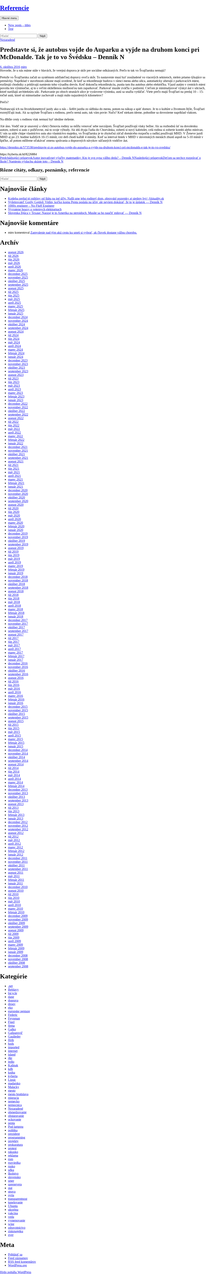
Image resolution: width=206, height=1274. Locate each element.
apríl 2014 (14, 778)
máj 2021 (14, 472)
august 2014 (16, 764)
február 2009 (16, 948)
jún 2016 (13, 685)
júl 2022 (13, 421)
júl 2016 (13, 681)
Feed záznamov (18, 1258)
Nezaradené (7, 39)
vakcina (13, 1213)
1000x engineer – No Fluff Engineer (31, 205)
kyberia (13, 1076)
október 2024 (16, 324)
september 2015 (18, 717)
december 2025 (18, 274)
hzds (11, 1043)
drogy (11, 1004)
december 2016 (18, 663)
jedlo (11, 1061)
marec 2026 (15, 270)
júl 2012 (13, 836)
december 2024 (18, 317)
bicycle (12, 993)
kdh (10, 1069)
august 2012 (16, 833)
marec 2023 (15, 393)
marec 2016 (15, 696)
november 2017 (18, 623)
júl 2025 (13, 292)
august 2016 (16, 677)
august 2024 (16, 331)
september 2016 (18, 674)
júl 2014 (13, 768)
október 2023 (16, 367)
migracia (13, 1097)
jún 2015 (13, 728)
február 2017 (16, 656)
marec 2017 (15, 652)
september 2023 (18, 371)
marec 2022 (15, 436)
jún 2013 (13, 811)
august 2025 (16, 288)
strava (11, 1191)
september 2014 (18, 760)
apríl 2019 (14, 562)
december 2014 (18, 750)
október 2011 (16, 865)
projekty (13, 1141)
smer (11, 1180)
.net (10, 986)
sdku (11, 1170)
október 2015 (16, 714)
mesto (11, 1090)
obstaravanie (16, 1116)
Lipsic (12, 1079)
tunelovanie (15, 1202)
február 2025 (16, 310)
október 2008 (16, 962)
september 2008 (18, 966)
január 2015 (15, 746)
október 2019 (16, 540)
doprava (13, 1000)
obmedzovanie (17, 1112)
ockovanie (14, 1119)
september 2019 (18, 544)
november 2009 (18, 919)
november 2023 (18, 364)
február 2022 (16, 439)
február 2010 (16, 912)
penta (11, 1123)
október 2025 (16, 281)
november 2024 (18, 320)
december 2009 (18, 916)
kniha (11, 1072)
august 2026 (16, 252)
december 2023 (18, 360)
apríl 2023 (14, 389)
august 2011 (15, 872)
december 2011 (17, 858)
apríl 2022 (14, 432)
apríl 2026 (14, 266)
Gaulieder (14, 1036)
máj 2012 (14, 840)
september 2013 (18, 800)
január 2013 (15, 818)
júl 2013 (13, 807)
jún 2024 (13, 338)
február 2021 (16, 483)
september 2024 (18, 328)
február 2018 (16, 613)
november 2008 (18, 959)
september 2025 (18, 284)
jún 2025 (13, 295)
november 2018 (18, 580)
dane (11, 996)
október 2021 (16, 454)
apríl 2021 (14, 475)
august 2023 (16, 375)
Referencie (14, 7)
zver (10, 1235)
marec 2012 (15, 847)
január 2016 (15, 703)
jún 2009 (13, 937)
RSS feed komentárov (22, 1261)
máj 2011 (14, 876)
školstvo (13, 1173)
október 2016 (16, 670)
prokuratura (15, 1144)
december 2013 (18, 789)
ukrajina (13, 1209)
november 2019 (18, 537)
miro (24, 67)
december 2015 (18, 706)
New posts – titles (19, 25)
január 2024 (15, 356)
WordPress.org (17, 1265)
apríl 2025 (14, 302)
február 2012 (16, 851)
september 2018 (18, 587)
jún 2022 (13, 425)
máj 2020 (14, 515)
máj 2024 (14, 342)
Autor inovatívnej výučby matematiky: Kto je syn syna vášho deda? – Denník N (67, 158)
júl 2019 (13, 551)
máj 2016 (14, 688)
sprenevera (15, 1184)
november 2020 (18, 494)
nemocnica (15, 1105)
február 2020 (16, 526)
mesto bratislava (18, 1094)
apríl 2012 (14, 843)
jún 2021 (13, 468)
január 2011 (15, 883)
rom (10, 1159)
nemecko (14, 1101)
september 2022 (18, 414)
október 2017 (16, 627)
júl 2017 (13, 638)
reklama (13, 1155)
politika (13, 1130)
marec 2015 (15, 739)
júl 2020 (13, 508)
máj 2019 (14, 558)
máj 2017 (14, 645)
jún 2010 (13, 897)
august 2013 (16, 804)
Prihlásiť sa (15, 1254)
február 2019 (16, 569)
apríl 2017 (14, 649)
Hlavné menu (9, 18)
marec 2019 (15, 566)
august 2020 (16, 504)
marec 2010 (15, 908)
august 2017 (16, 634)
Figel (11, 1022)
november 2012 (18, 825)
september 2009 (18, 926)
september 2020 (18, 501)
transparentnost (17, 1198)
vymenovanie (16, 1220)
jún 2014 (13, 771)
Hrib (11, 1040)
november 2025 (18, 277)
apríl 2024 (14, 346)
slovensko (14, 1177)
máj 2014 (14, 775)
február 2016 (16, 699)
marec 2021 (15, 479)
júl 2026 (13, 255)
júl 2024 (13, 335)
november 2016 (18, 667)
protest (12, 1148)
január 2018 (15, 616)
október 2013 (16, 797)
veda (11, 1216)
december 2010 (18, 887)
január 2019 (15, 573)
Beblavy (13, 989)
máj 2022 (14, 429)
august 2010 (16, 890)
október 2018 (16, 584)
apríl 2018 (14, 605)
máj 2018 (14, 602)
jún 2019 (13, 555)
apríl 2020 (14, 519)
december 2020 (18, 490)
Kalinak (13, 1065)
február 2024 (16, 353)
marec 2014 (15, 782)
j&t (10, 1058)
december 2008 (18, 955)
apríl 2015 (14, 735)
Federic (13, 1015)
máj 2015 (14, 732)
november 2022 (18, 407)
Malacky (13, 1087)
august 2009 (16, 930)
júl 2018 (13, 595)
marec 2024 (15, 349)
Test (10, 28)
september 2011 (18, 869)
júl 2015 (13, 724)
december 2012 (18, 822)
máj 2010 (14, 901)
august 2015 (16, 721)
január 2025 (15, 313)
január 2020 (15, 530)
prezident (14, 1134)
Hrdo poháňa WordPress (15, 1272)
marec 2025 (15, 306)
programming (16, 1137)
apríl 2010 (14, 905)
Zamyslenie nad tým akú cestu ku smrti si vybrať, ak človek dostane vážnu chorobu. (83, 232)
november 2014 (18, 753)
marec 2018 (15, 609)
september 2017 (18, 631)
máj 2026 (14, 263)
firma (11, 1025)
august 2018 (16, 591)
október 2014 (16, 757)
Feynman (14, 1018)
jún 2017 (13, 641)
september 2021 (18, 457)
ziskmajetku (15, 1231)
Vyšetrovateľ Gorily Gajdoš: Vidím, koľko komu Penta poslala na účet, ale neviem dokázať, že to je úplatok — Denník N (85, 202)
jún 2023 (13, 382)
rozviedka (14, 1162)
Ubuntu (13, 1206)
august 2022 (16, 418)
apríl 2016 (14, 692)
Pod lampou (15, 1126)
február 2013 (16, 815)
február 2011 (16, 879)
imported (13, 1047)
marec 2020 (15, 522)
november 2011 (18, 861)
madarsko (14, 1083)
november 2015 (18, 710)
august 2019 (16, 548)
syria (11, 1195)
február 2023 (16, 396)
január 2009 (15, 952)
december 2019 (18, 533)
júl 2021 (13, 465)
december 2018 (18, 576)
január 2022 (15, 443)
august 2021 (16, 461)
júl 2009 (13, 934)
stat (10, 1188)
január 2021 (15, 486)
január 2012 (15, 854)
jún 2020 (13, 512)
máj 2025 (14, 299)
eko (10, 1007)
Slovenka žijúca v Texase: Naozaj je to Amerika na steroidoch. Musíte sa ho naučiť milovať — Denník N (75, 213)
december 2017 (18, 620)
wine (11, 1224)
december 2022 (18, 403)
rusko (11, 1166)
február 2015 (16, 742)
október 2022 (16, 411)
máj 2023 (14, 385)
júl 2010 (13, 894)
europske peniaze (19, 1011)
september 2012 (18, 829)
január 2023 (15, 400)
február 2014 (16, 786)
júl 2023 (13, 378)
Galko (12, 1029)
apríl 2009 (14, 941)
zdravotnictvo (16, 1227)
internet (13, 1051)
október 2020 (16, 497)
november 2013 (18, 793)
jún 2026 (13, 259)
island (11, 1054)
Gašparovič (15, 1033)
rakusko (13, 1152)
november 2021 (18, 450)
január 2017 (15, 659)
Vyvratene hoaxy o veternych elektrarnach (35, 209)
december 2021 (18, 447)
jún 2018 (13, 598)
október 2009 (16, 923)
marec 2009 (15, 944)
